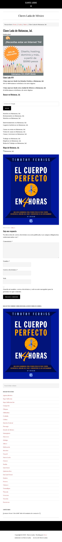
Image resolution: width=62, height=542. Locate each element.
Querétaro (6, 468)
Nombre (6, 261)
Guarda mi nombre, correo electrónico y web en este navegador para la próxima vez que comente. (28, 290)
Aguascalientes (7, 395)
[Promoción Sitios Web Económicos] (23, 75)
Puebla (5, 464)
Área (45, 535)
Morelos (5, 450)
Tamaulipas (6, 488)
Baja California (7, 399)
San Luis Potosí (8, 474)
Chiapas (5, 409)
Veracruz (6, 495)
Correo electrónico (10, 270)
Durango (6, 426)
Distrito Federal (8, 423)
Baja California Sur (9, 402)
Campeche (6, 406)
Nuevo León (6, 457)
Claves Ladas (31, 2)
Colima (5, 419)
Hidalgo (5, 440)
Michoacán (6, 447)
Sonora (5, 481)
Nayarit (5, 454)
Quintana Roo (7, 471)
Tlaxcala (5, 492)
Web (4, 278)
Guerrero (6, 437)
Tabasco (5, 485)
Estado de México (8, 430)
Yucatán (5, 499)
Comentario (8, 241)
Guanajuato (6, 433)
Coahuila (5, 416)
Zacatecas (6, 502)
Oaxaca (5, 461)
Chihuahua (6, 412)
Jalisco (13, 227)
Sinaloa (5, 478)
